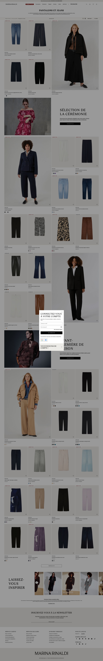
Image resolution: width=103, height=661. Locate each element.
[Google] (42, 340)
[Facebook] (45, 340)
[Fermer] (62, 312)
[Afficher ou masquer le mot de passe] (61, 327)
